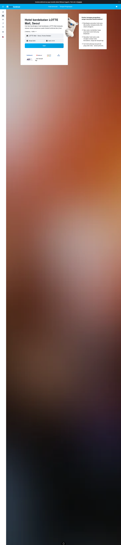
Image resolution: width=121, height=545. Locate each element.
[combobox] (31, 31)
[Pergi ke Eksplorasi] (3, 27)
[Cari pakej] (3, 23)
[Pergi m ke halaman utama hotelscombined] (13, 6)
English (79, 2)
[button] (119, 2)
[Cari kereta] (3, 19)
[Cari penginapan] (3, 16)
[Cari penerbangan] (3, 12)
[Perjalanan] (3, 32)
